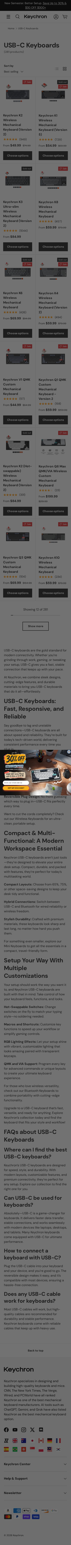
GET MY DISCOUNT (16, 788)
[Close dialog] (69, 751)
